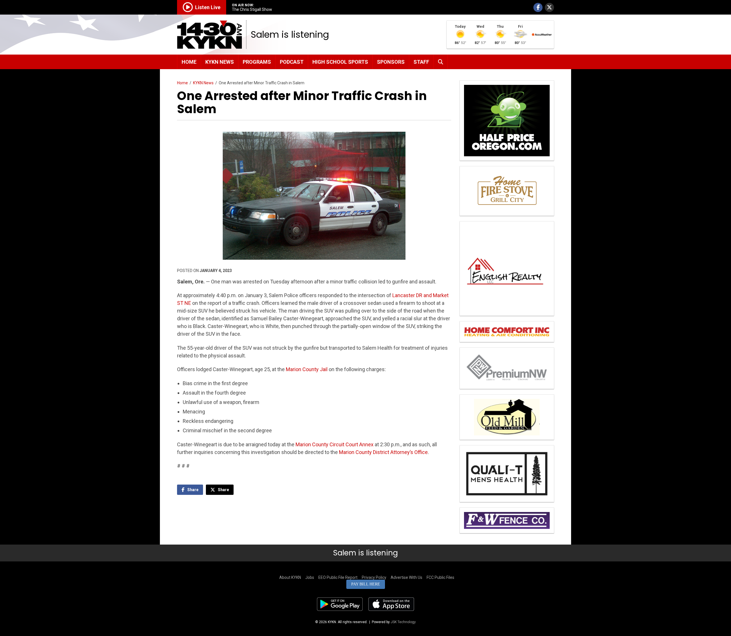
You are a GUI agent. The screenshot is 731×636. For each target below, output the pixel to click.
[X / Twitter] (549, 7)
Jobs (309, 577)
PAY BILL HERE (365, 584)
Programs (257, 62)
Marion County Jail (307, 369)
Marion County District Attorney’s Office (383, 452)
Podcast (292, 62)
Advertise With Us (406, 577)
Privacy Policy (374, 577)
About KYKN (290, 577)
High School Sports (340, 62)
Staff (421, 62)
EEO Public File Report (338, 577)
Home (189, 62)
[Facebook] (538, 7)
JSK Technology (403, 622)
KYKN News (219, 62)
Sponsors (391, 62)
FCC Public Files (440, 577)
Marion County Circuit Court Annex (334, 444)
